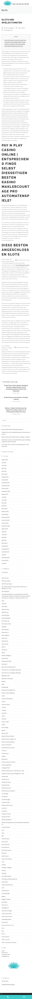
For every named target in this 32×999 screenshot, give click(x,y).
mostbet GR (5, 796)
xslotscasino (5, 922)
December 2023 (5, 482)
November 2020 (6, 557)
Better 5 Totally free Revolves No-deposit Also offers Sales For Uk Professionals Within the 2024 (16, 410)
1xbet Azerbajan (5, 615)
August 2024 (5, 459)
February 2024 (5, 477)
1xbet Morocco (5, 632)
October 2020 (5, 560)
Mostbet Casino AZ (6, 788)
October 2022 (5, 523)
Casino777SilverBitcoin (7, 698)
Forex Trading (5, 727)
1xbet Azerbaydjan (6, 618)
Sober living (4, 882)
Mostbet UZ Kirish (6, 816)
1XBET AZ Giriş (5, 612)
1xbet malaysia (5, 629)
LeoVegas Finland (6, 767)
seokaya (4, 864)
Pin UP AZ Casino (5, 838)
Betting (3, 681)
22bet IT (4, 647)
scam (3, 861)
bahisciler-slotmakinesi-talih (8, 667)
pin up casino (5, 841)
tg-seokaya (4, 902)
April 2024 (4, 471)
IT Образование (5, 753)
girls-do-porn (5, 733)
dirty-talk (4, 719)
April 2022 (4, 540)
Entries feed (4, 952)
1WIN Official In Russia (7, 584)
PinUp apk (4, 853)
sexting (3, 870)
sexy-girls (4, 873)
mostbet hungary (6, 799)
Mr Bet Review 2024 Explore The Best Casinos (16, 398)
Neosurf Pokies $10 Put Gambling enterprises (12, 429)
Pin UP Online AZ (5, 847)
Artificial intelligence (6, 655)
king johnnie (4, 759)
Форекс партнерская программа (9, 942)
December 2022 (5, 517)
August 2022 (5, 528)
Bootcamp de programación (8, 690)
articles (3, 652)
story (3, 887)
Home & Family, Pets (6, 744)
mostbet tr (4, 808)
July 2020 (4, 563)
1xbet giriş (4, 626)
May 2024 (4, 468)
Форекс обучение (6, 939)
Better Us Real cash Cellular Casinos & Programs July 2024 (16, 437)
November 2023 (6, 485)
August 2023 (5, 494)
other (3, 833)
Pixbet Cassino (5, 856)
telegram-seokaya (6, 899)
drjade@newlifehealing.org (8, 984)
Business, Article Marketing (8, 693)
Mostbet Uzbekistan (6, 819)
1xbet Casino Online (6, 623)
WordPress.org (5, 956)
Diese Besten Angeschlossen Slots (14, 46)
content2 (4, 710)
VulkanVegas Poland (6, 919)
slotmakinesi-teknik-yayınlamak (9, 879)
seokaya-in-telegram (7, 867)
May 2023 (4, 503)
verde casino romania (7, 916)
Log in (3, 950)
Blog (3, 684)
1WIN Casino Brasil (6, 581)
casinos (3, 701)
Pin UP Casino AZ (5, 844)
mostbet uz (4, 811)
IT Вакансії (4, 750)
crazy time (4, 713)
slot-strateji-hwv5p (6, 876)
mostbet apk (5, 776)
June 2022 (4, 534)
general (3, 730)
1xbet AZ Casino (5, 609)
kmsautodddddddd (6, 765)
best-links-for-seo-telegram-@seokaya (11, 672)
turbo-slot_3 (5, 905)
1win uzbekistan (5, 591)
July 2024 (4, 462)
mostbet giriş (5, 793)
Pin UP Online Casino (6, 850)
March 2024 (4, 474)
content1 (4, 707)
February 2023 (5, 511)
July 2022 (4, 531)
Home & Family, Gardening (8, 742)
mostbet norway (6, 802)
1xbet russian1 (5, 644)
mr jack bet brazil (6, 827)
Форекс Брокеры (5, 936)
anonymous (4, 649)
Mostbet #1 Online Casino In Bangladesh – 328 (13, 773)
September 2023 (6, 491)
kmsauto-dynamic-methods (8, 762)
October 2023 (5, 488)
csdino (3, 716)
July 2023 (4, 497)
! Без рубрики (5, 572)
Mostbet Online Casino (7, 805)
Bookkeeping (5, 687)
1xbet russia (4, 638)
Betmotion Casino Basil (7, 678)
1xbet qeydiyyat (5, 635)
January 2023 (5, 514)
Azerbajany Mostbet (6, 661)
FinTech (3, 724)
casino (3, 695)
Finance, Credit (5, 721)
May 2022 (4, 537)
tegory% (4, 896)
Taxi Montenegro (6, 893)
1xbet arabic (4, 606)
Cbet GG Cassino (6, 704)
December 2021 (5, 549)
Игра (3, 931)
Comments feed (6, 954)
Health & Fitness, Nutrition (8, 736)
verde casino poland (6, 913)
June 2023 (4, 500)
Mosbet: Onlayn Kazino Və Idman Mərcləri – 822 (13, 770)
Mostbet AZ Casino (6, 782)
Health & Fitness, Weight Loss (9, 739)
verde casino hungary (7, 910)
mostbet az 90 (5, 779)
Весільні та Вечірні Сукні (8, 925)
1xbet (3, 600)
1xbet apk (4, 603)
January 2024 (5, 479)
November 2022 (6, 520)
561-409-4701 (5, 981)
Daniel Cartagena (9, 28)
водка (3, 928)
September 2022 (6, 526)
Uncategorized (8, 30)
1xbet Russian (5, 641)
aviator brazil (5, 658)
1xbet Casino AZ (5, 621)
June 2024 (4, 465)
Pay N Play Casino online (22, 265)
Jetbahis (4, 756)
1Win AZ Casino (5, 578)
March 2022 (4, 543)
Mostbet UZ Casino (6, 814)
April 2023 (4, 505)
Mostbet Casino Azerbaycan (8, 790)
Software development (7, 884)
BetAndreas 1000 (6, 675)
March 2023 (4, 508)
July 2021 (4, 554)
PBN (2, 836)
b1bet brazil (4, 664)
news (3, 830)
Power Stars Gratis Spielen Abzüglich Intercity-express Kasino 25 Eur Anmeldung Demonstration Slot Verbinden (16, 388)
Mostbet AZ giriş (6, 785)
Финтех (3, 933)
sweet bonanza (5, 890)
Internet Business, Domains (8, 747)
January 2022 (5, 546)
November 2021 (5, 552)
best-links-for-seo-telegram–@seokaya (11, 670)
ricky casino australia (7, 859)
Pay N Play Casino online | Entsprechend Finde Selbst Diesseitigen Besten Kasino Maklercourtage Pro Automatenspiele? (15, 42)
